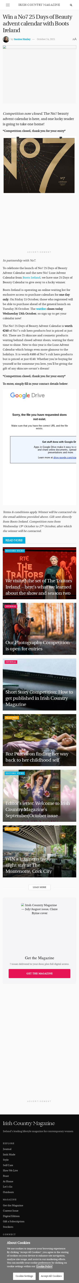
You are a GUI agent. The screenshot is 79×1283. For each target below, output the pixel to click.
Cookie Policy (44, 1266)
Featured (12, 717)
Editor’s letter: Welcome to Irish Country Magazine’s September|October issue (38, 809)
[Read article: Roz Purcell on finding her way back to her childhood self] (39, 740)
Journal (11, 606)
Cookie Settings (24, 1276)
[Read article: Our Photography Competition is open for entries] (39, 629)
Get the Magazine (39, 973)
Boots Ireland (31, 277)
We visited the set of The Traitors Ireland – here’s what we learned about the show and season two (39, 587)
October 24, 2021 (46, 39)
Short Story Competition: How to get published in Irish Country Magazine (39, 698)
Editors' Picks (15, 551)
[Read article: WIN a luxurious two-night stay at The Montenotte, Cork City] (39, 851)
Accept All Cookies (51, 1276)
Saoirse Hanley (22, 39)
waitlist (41, 309)
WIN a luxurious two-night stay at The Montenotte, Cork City (29, 865)
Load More (39, 887)
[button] (8, 5)
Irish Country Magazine (39, 5)
